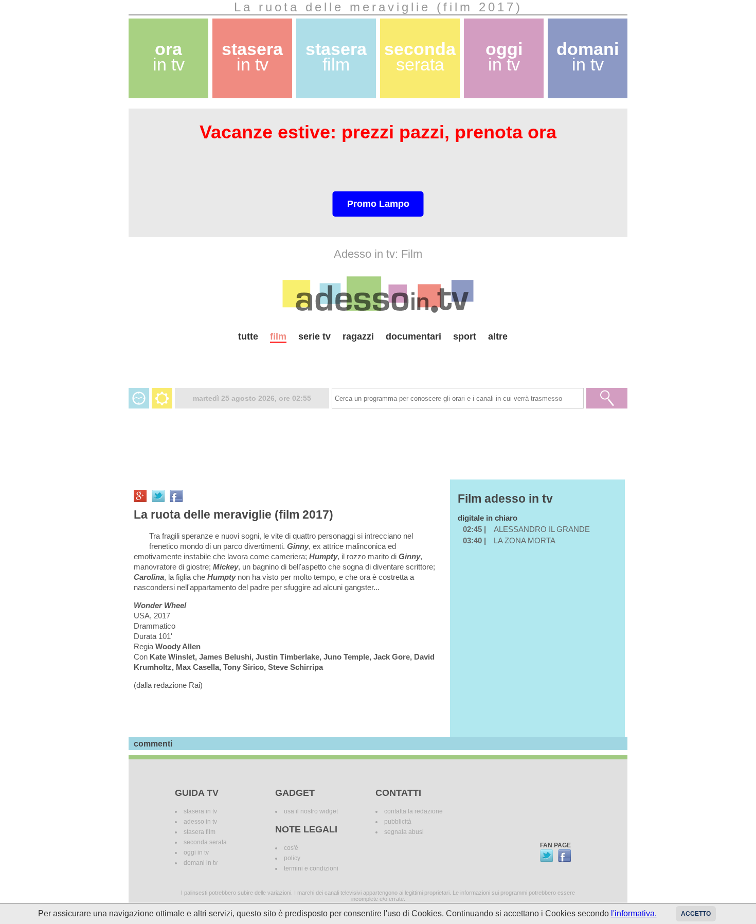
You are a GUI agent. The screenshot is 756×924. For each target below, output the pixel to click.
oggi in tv (196, 852)
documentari (413, 336)
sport (464, 336)
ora (169, 57)
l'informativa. (634, 913)
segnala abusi (404, 832)
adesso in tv (200, 821)
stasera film (199, 832)
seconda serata (205, 842)
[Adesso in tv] (378, 294)
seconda (420, 57)
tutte (248, 336)
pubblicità (397, 821)
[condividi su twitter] (158, 496)
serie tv (314, 336)
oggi (504, 57)
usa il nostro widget (311, 811)
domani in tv (201, 862)
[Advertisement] (378, 361)
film (278, 336)
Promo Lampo (378, 204)
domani (587, 57)
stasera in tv (200, 811)
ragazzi (358, 336)
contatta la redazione (413, 811)
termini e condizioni (311, 868)
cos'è (291, 847)
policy (292, 858)
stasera (252, 57)
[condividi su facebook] (176, 496)
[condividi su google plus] (140, 496)
